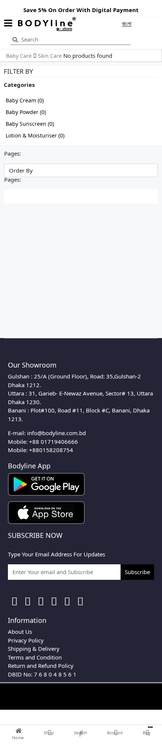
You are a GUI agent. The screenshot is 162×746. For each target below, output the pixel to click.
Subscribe (137, 572)
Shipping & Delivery (34, 648)
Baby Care (19, 55)
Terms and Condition (35, 657)
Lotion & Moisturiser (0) (35, 135)
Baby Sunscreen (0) (30, 123)
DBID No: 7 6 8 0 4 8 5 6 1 (42, 674)
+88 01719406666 (53, 441)
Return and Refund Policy (40, 665)
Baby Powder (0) (26, 112)
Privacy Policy (26, 640)
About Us (20, 631)
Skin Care (50, 55)
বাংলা (126, 23)
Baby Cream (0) (25, 100)
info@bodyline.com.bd (56, 433)
